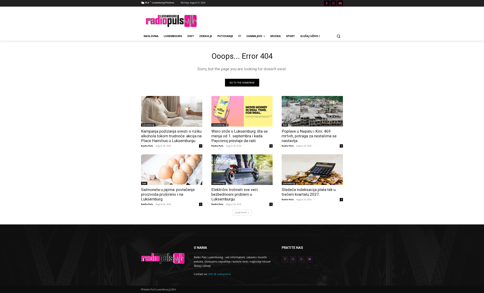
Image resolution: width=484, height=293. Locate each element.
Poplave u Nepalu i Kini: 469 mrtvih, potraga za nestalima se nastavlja (309, 136)
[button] (338, 36)
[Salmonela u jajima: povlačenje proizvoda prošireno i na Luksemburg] (171, 169)
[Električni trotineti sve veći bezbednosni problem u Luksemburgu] (242, 169)
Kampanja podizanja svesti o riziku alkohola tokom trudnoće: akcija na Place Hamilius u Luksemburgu (171, 136)
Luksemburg (148, 125)
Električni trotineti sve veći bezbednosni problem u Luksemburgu (234, 194)
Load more (241, 212)
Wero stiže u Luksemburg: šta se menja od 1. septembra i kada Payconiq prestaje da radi (239, 136)
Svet (285, 125)
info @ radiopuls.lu (219, 274)
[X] (301, 259)
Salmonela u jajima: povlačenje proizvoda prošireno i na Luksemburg (168, 194)
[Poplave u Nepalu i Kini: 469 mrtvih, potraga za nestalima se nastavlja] (312, 111)
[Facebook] (327, 3)
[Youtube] (340, 3)
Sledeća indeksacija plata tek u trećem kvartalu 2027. (309, 192)
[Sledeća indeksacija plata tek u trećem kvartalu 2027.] (312, 169)
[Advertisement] (270, 20)
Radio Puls (147, 145)
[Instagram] (333, 3)
